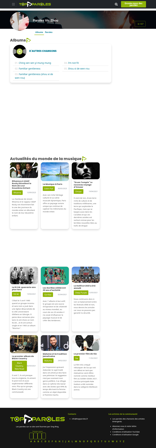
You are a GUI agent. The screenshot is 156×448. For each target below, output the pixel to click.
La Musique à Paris (52, 184)
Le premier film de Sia (85, 353)
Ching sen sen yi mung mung (35, 62)
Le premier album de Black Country (23, 357)
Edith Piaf (48, 188)
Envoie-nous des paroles (133, 4)
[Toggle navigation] (13, 4)
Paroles (48, 32)
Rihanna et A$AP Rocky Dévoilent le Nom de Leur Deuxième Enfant (21, 185)
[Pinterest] (35, 436)
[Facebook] (31, 436)
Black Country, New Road (19, 366)
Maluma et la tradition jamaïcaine (55, 355)
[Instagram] (40, 436)
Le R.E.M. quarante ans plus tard (24, 288)
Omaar (78, 191)
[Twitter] (44, 436)
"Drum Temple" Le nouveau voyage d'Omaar (83, 184)
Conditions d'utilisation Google (125, 434)
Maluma (48, 360)
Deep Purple (81, 292)
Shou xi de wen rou (78, 68)
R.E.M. (16, 294)
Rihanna (17, 192)
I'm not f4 (73, 62)
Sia (76, 358)
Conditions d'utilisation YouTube (126, 432)
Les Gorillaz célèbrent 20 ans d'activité (54, 289)
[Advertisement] (130, 74)
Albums (39, 32)
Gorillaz (47, 294)
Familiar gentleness (29, 68)
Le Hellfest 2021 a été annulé (85, 287)
